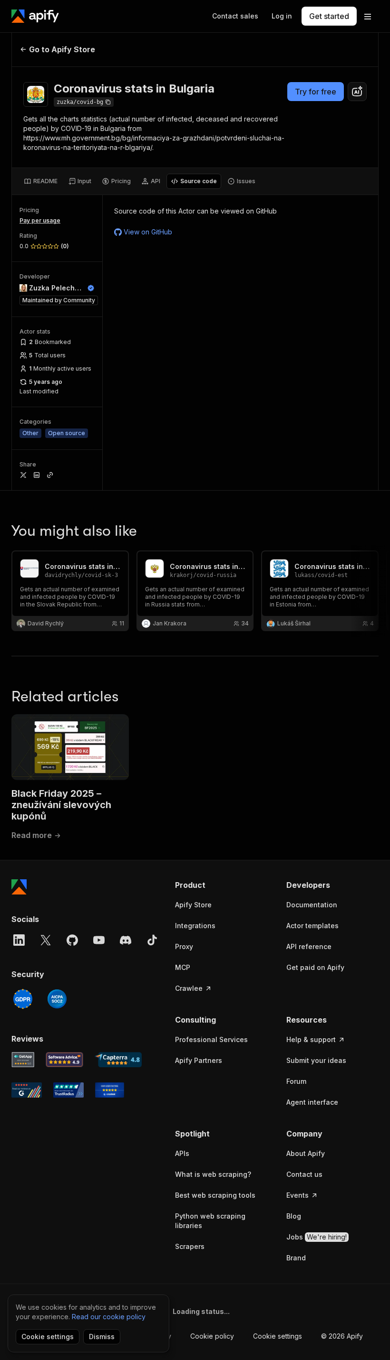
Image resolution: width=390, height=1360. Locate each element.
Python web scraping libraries (210, 1221)
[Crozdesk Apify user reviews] (109, 1090)
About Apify (305, 1153)
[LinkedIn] (19, 940)
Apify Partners (198, 1060)
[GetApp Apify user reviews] (22, 1059)
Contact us (304, 1174)
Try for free (315, 91)
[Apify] (35, 16)
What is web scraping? (213, 1174)
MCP (182, 967)
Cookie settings (277, 1336)
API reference (309, 946)
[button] (221, 885)
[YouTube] (99, 940)
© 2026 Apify (342, 1336)
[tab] (41, 181)
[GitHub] (72, 940)
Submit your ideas (316, 1060)
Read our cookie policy (109, 1317)
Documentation (311, 905)
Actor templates (312, 926)
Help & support (311, 1039)
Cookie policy (212, 1336)
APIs (182, 1153)
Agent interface (312, 1102)
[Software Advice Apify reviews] (65, 1059)
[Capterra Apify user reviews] (118, 1059)
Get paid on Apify (315, 967)
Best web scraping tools (215, 1195)
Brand (296, 1258)
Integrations (195, 926)
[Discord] (125, 940)
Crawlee (189, 988)
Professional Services (211, 1039)
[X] (45, 940)
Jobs (316, 1237)
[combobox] (357, 91)
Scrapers (190, 1246)
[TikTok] (152, 940)
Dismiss (102, 1336)
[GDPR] (22, 998)
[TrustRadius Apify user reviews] (68, 1090)
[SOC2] (57, 998)
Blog (293, 1216)
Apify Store (193, 905)
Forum (296, 1081)
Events (297, 1195)
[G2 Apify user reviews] (26, 1090)
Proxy (184, 946)
